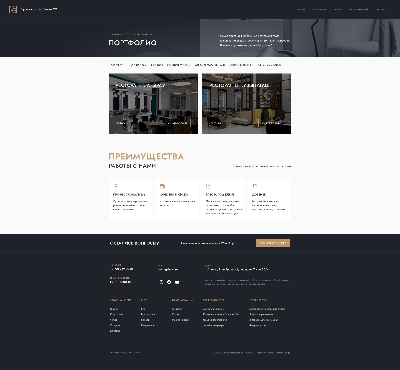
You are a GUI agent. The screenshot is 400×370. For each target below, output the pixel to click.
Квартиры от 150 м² (178, 65)
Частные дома (138, 65)
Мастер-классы (180, 320)
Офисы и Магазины (269, 65)
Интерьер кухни (257, 325)
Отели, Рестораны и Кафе (210, 65)
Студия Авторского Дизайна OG (39, 9)
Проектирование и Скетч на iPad (221, 314)
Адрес (208, 265)
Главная (300, 9)
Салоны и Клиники (241, 65)
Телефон (115, 265)
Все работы (117, 65)
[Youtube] (177, 282)
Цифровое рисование (261, 314)
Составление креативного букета (267, 309)
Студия (336, 9)
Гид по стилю (148, 314)
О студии (115, 325)
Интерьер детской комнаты (264, 320)
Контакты (382, 9)
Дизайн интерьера (213, 325)
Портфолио (319, 9)
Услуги (114, 320)
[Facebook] (169, 282)
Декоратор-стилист (213, 309)
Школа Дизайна (358, 9)
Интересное (148, 325)
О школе (177, 309)
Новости (145, 320)
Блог (143, 309)
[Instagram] (161, 282)
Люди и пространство (215, 320)
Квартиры (157, 65)
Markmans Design (282, 352)
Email (161, 265)
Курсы (175, 314)
